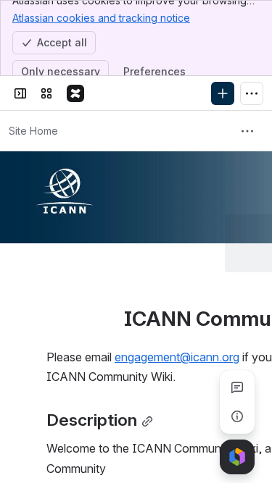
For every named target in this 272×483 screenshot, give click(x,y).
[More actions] (247, 131)
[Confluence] (75, 93)
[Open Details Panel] (237, 416)
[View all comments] (237, 387)
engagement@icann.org (177, 299)
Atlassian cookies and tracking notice (101, 18)
